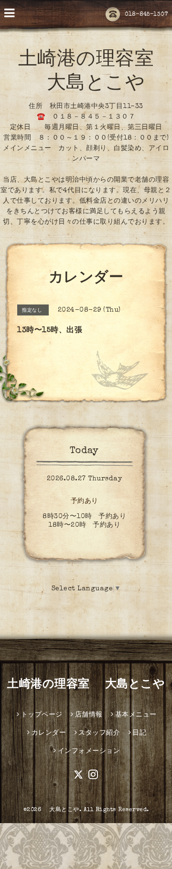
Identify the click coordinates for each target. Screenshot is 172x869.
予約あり (84, 501)
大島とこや (61, 810)
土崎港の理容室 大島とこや (86, 685)
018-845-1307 (146, 15)
